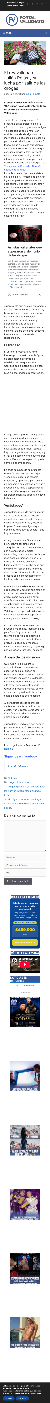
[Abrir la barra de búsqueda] (46, 33)
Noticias (12, 778)
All (17, 985)
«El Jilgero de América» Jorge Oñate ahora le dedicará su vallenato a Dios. (24, 803)
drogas (12, 782)
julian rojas (23, 782)
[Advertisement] (25, 407)
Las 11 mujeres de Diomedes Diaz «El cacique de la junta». (25, 166)
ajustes (37, 1393)
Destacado (28, 985)
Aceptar (8, 1398)
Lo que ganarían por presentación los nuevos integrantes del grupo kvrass (24, 790)
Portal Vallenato (18, 766)
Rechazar (22, 1398)
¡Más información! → (25, 942)
